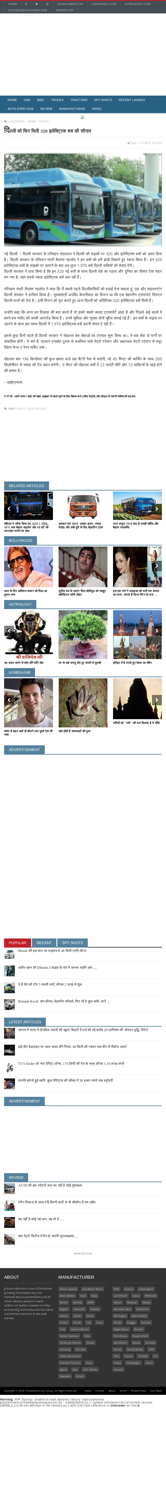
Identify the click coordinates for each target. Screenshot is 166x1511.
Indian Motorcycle (70, 1356)
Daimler (95, 1309)
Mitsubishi (143, 1309)
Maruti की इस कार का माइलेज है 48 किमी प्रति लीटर (52, 951)
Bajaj (94, 1295)
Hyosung (65, 1349)
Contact (99, 1390)
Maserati (132, 1302)
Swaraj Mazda (135, 1349)
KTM (116, 1289)
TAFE (151, 1349)
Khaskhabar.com (70, 4)
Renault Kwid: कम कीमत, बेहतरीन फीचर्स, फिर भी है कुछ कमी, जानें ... (64, 1001)
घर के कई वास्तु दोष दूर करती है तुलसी (80, 662)
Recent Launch (132, 100)
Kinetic (80, 1376)
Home (12, 4)
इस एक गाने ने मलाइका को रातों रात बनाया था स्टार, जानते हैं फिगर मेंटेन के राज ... (136, 592)
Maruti (117, 1302)
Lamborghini (146, 1289)
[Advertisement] (83, 44)
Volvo (149, 1362)
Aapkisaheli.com (103, 4)
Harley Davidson (69, 1336)
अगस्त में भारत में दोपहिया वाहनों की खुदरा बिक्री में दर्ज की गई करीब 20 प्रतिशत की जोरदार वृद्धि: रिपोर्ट (83, 1030)
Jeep (75, 1369)
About (112, 1390)
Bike (40, 100)
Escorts (64, 1322)
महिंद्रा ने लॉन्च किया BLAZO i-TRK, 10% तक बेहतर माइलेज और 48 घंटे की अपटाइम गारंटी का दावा (26, 527)
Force (99, 1322)
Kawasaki (65, 1376)
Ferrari (77, 1322)
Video (96, 109)
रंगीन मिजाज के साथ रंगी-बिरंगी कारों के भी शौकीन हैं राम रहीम (56, 1202)
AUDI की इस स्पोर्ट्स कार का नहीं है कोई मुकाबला (50, 1185)
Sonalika (150, 1342)
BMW (91, 1302)
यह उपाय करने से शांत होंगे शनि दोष (23, 662)
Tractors (79, 100)
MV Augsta (120, 1315)
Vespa (117, 1362)
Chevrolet (79, 1309)
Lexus (136, 1295)
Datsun (64, 1315)
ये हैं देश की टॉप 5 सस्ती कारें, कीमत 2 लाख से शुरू (50, 984)
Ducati (77, 1315)
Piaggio (131, 1322)
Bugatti (64, 1309)
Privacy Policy (138, 1390)
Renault (138, 1329)
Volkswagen (133, 1362)
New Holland (139, 1315)
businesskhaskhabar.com (27, 10)
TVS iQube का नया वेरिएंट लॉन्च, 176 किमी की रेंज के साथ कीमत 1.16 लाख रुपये (71, 1063)
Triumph (143, 1356)
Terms (123, 1390)
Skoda (136, 1342)
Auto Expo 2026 (21, 109)
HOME (31, 121)
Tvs (156, 1356)
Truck (43, 121)
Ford (62, 1329)
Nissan (117, 1322)
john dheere (90, 1369)
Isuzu (89, 1362)
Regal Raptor (121, 1329)
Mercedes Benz (122, 1309)
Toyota (128, 1356)
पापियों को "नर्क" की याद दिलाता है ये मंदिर (136, 723)
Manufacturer (72, 109)
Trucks (57, 100)
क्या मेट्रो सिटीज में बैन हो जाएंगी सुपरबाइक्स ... (48, 1236)
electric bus (37, 409)
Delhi (21, 409)
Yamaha (118, 1369)
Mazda (146, 1302)
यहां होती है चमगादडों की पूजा (75, 731)
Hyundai (80, 1349)
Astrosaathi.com (138, 4)
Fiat (88, 1322)
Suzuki (117, 1349)
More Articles (83, 1253)
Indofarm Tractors (70, 1362)
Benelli (64, 1302)
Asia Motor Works (92, 1289)
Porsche (145, 1322)
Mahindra (150, 1295)
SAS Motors (120, 1342)
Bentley (77, 1302)
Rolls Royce (120, 1336)
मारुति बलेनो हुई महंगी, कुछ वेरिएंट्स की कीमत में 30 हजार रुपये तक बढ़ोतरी (65, 1080)
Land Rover (120, 1295)
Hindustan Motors (70, 1342)
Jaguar (63, 1369)
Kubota (129, 1289)
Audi (83, 1295)
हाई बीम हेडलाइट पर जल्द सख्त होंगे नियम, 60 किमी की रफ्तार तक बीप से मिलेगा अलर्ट (72, 1047)
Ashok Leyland (68, 1289)
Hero (87, 1336)
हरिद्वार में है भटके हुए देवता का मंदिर (132, 662)
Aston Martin (67, 1295)
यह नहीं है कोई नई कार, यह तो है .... (40, 1219)
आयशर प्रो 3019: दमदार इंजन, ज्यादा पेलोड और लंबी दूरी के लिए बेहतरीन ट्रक (81, 525)
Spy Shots (103, 100)
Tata (116, 1356)
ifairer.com (64, 10)
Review (46, 109)
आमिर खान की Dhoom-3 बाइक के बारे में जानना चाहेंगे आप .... (57, 967)
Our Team (156, 1390)
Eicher (90, 1315)
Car (27, 100)
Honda (90, 1342)
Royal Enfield (140, 1336)
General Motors (80, 1329)
